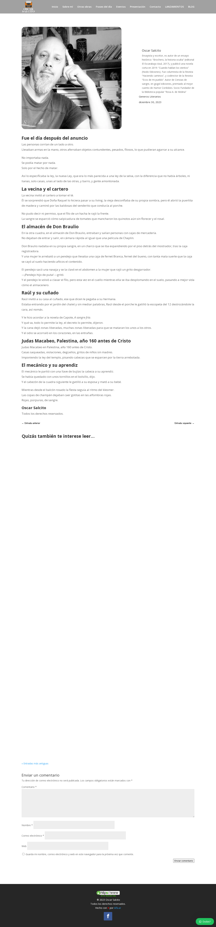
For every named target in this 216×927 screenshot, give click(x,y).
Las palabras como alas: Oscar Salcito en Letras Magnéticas (68, 699)
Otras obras (84, 7)
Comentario (29, 786)
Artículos (67, 741)
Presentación (137, 7)
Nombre (27, 825)
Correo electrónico (33, 835)
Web (24, 846)
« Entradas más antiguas (35, 763)
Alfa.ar (117, 907)
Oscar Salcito (36, 564)
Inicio (55, 7)
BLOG (191, 7)
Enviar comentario (183, 860)
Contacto (155, 7)
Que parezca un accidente (44, 559)
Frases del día (104, 7)
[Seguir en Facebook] (108, 916)
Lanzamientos (71, 564)
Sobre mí (67, 7)
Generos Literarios (150, 96)
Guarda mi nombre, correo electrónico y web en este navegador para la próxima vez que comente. (80, 854)
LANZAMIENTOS (174, 7)
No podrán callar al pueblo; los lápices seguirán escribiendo (68, 736)
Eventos (121, 7)
